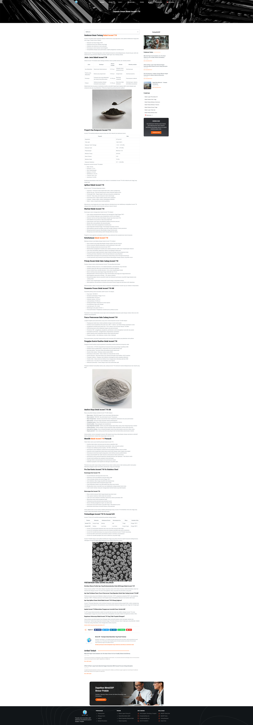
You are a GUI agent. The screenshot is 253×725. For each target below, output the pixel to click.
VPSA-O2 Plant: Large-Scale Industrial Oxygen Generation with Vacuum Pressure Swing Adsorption (108, 666)
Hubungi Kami (158, 2)
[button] (137, 31)
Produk (111, 2)
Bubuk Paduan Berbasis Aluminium (152, 102)
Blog (149, 2)
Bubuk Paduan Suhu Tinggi (150, 99)
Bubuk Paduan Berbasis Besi (151, 112)
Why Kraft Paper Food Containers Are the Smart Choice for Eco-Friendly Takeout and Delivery (107, 653)
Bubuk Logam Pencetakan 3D (151, 96)
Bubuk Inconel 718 (110, 35)
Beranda (102, 2)
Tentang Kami (130, 2)
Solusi (120, 2)
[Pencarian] (178, 2)
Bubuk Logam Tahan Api (150, 110)
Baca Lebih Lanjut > (88, 661)
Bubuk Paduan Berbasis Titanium (152, 104)
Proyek (142, 2)
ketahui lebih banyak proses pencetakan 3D (94, 625)
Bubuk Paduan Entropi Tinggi (151, 107)
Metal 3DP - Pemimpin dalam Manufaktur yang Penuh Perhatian (110, 636)
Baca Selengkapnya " (148, 60)
